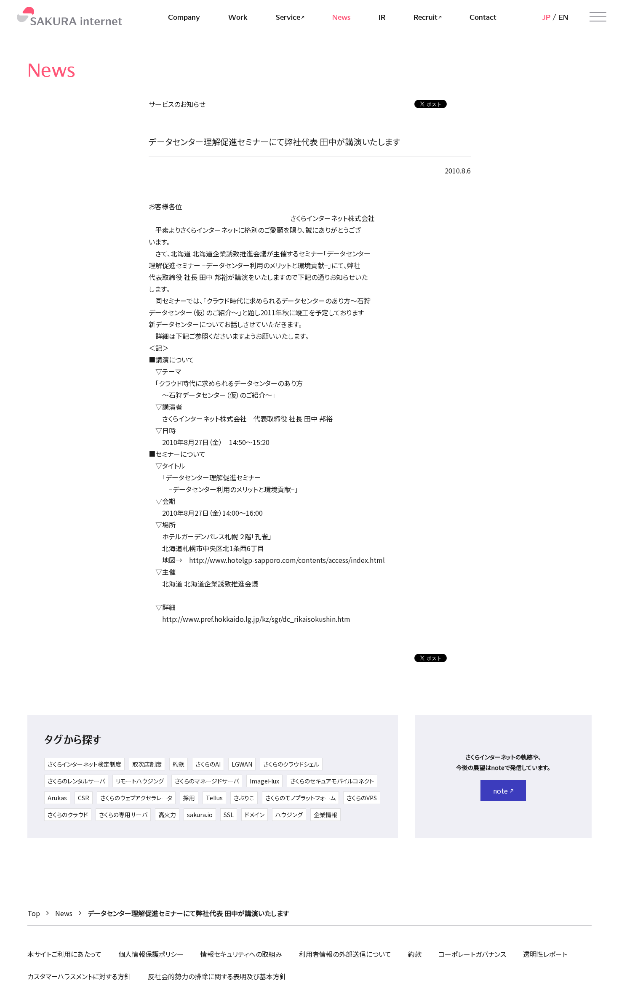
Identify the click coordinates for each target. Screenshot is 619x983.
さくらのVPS (362, 798)
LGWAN (242, 764)
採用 (189, 798)
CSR (83, 798)
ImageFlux (264, 781)
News (63, 913)
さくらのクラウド (68, 814)
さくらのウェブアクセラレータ (136, 798)
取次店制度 (147, 764)
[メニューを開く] (598, 16)
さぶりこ (244, 798)
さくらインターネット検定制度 (84, 764)
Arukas (57, 798)
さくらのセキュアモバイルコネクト (332, 781)
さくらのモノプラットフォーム (300, 798)
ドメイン (254, 814)
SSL (229, 814)
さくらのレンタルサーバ (76, 781)
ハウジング (289, 814)
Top (33, 913)
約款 (178, 764)
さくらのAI (208, 764)
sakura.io (200, 814)
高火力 (167, 814)
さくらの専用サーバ (123, 814)
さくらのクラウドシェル (291, 764)
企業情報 (325, 814)
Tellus (214, 798)
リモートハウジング (140, 781)
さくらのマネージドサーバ (207, 781)
